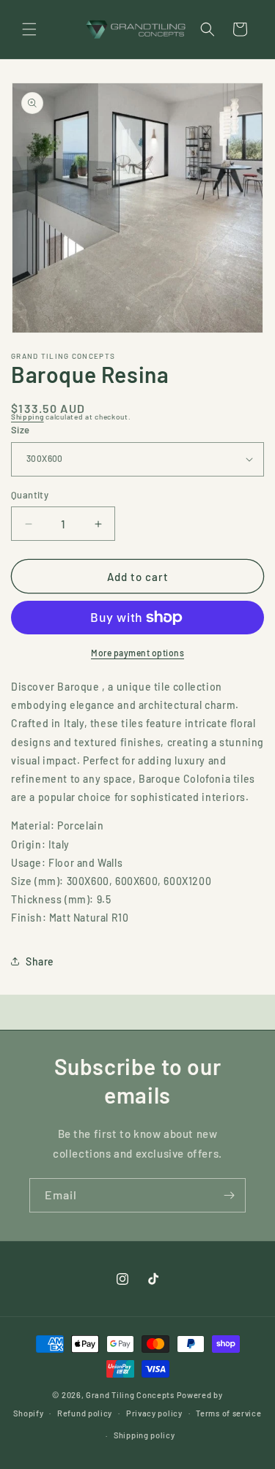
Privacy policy (154, 1413)
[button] (29, 29)
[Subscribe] (229, 1195)
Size (20, 430)
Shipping (27, 416)
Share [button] (40, 961)
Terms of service (228, 1413)
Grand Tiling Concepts (131, 1395)
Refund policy (84, 1413)
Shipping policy (144, 1435)
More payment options (137, 653)
